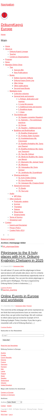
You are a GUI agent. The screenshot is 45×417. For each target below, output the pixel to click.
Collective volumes (21, 94)
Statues (17, 209)
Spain (3, 376)
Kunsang (3, 411)
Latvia (3, 371)
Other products (15, 199)
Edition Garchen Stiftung (23, 78)
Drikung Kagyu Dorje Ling (24, 80)
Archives (3, 402)
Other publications (21, 86)
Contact (8, 222)
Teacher (13, 54)
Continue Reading (6, 287)
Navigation (7, 4)
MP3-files (17, 196)
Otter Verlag (18, 83)
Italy (2, 369)
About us (8, 49)
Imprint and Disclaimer (18, 225)
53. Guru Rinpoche (25, 180)
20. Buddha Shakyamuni (27, 133)
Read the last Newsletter (9, 345)
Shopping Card (15, 220)
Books (12, 75)
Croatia (3, 355)
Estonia (3, 360)
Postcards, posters (21, 201)
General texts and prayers (24, 96)
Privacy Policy (15, 228)
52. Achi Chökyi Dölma (27, 178)
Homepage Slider (18, 266)
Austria (3, 353)
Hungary (4, 367)
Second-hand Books (22, 88)
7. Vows (21, 112)
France (3, 362)
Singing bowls (19, 215)
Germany (4, 364)
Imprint (9, 406)
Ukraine (3, 383)
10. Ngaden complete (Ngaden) (30, 117)
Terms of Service (16, 217)
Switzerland (5, 380)
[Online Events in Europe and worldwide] (9, 290)
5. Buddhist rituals (25, 109)
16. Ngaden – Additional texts (29, 128)
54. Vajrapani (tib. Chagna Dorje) (31, 183)
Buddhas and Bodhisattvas (24, 130)
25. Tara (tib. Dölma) (26, 154)
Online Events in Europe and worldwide (20, 298)
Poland (3, 373)
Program (8, 59)
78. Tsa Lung (23, 191)
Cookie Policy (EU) (17, 230)
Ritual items (18, 212)
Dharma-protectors (21, 175)
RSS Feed (4, 414)
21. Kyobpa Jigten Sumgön (28, 136)
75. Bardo (22, 188)
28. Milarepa (23, 165)
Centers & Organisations (19, 57)
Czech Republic (6, 357)
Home (7, 46)
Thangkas (18, 207)
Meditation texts (16, 91)
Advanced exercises (22, 186)
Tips (11, 67)
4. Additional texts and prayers (30, 107)
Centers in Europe (7, 392)
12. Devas (22, 125)
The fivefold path (20, 115)
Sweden (3, 378)
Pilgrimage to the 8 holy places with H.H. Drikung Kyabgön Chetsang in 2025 (22, 256)
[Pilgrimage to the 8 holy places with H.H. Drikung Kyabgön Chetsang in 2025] (10, 246)
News (7, 62)
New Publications (21, 73)
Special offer (19, 70)
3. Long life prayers (25, 104)
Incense (17, 204)
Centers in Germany (8, 395)
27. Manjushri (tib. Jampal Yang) (30, 162)
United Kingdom (6, 385)
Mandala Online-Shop (13, 65)
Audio (12, 194)
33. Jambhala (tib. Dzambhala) (30, 172)
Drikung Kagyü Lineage (19, 51)
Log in (11, 414)
